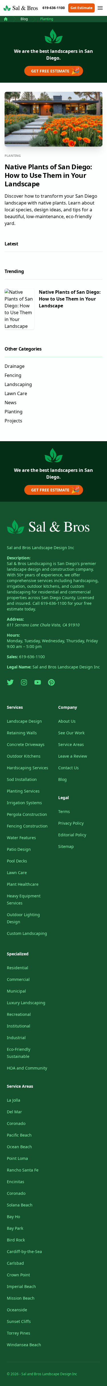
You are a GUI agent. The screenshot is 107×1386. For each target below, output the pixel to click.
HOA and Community (27, 1068)
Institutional (18, 1026)
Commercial (18, 979)
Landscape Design (24, 721)
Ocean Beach (19, 1146)
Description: (19, 557)
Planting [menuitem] (14, 411)
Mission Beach (21, 1298)
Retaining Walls (22, 732)
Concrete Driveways (26, 744)
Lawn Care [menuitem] (16, 393)
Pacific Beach (19, 1135)
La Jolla (13, 1100)
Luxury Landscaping (26, 1002)
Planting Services (23, 791)
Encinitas (15, 1181)
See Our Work (71, 732)
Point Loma (17, 1158)
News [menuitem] (11, 402)
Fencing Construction (27, 826)
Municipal (16, 991)
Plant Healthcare (23, 884)
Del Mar (14, 1111)
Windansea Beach (24, 1344)
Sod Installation (22, 779)
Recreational (19, 1014)
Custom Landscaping (27, 933)
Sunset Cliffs (19, 1321)
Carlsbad (15, 1263)
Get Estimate (81, 7)
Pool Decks (17, 861)
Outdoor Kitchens (24, 756)
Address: (15, 619)
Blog (24, 19)
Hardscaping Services (27, 767)
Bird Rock (16, 1240)
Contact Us (68, 767)
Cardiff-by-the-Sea (24, 1251)
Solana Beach (20, 1205)
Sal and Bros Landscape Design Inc (40, 547)
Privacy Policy (71, 823)
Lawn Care (17, 872)
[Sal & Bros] (5, 19)
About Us (67, 721)
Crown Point (18, 1274)
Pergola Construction (27, 814)
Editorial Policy (72, 834)
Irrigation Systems (24, 802)
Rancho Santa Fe (23, 1170)
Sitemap (66, 846)
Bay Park (15, 1228)
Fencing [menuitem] (13, 375)
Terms (64, 811)
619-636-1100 (54, 7)
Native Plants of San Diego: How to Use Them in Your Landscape (48, 175)
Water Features (21, 837)
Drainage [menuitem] (15, 366)
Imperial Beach (21, 1286)
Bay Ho (13, 1216)
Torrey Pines (18, 1333)
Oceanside (17, 1309)
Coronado (16, 1123)
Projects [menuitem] (13, 421)
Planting (46, 19)
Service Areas (71, 744)
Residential (17, 967)
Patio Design (19, 849)
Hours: (13, 635)
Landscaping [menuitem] (18, 384)
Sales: (12, 656)
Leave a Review (72, 756)
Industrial (16, 1037)
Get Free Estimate (55, 70)
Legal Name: (19, 667)
